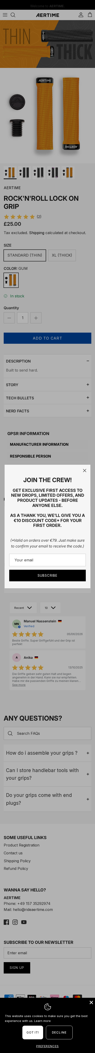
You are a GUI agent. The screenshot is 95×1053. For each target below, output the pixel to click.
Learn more (42, 1021)
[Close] (85, 470)
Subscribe (47, 575)
